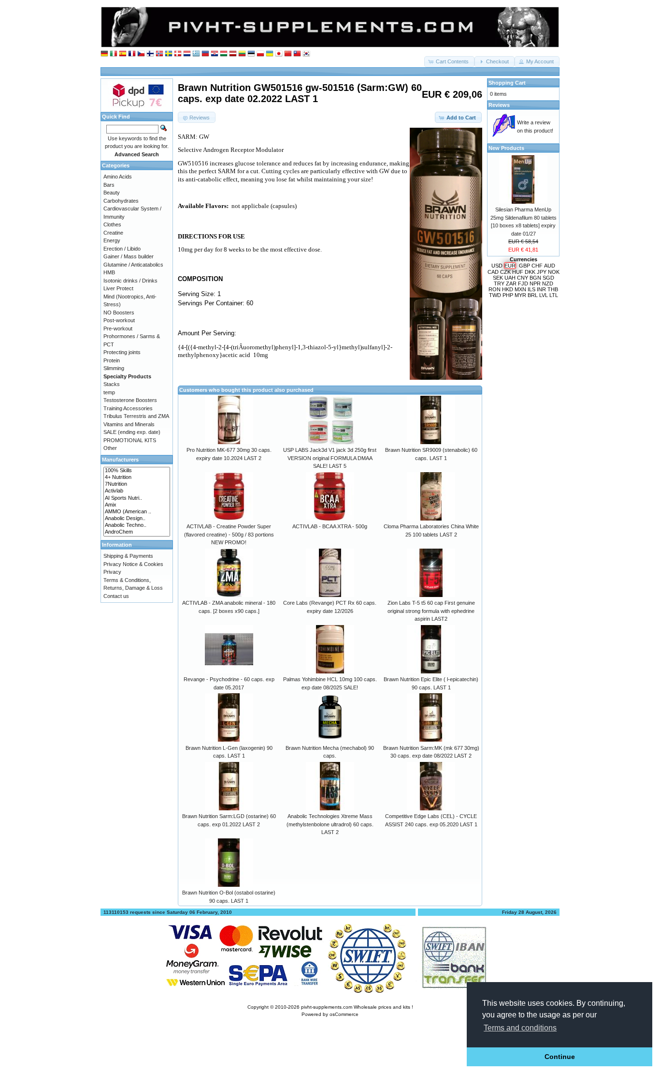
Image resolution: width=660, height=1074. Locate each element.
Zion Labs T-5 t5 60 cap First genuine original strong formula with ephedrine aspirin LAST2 (431, 611)
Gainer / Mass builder (128, 256)
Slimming (113, 368)
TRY (499, 283)
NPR (535, 283)
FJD (523, 283)
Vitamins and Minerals (129, 424)
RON (494, 289)
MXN (520, 289)
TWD (495, 295)
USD (496, 265)
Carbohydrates (121, 201)
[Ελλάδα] (196, 54)
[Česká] (141, 54)
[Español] (123, 54)
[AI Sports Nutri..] (137, 498)
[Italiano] (113, 54)
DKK (530, 272)
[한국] (306, 54)
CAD (493, 272)
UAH (510, 278)
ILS (531, 289)
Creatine (113, 233)
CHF (537, 265)
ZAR (511, 283)
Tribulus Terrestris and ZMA (136, 416)
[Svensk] (168, 54)
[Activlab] (137, 491)
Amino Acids (117, 176)
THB (552, 289)
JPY (541, 272)
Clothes (112, 224)
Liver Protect (118, 288)
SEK (498, 278)
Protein (111, 360)
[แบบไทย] (297, 54)
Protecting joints (122, 352)
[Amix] (137, 505)
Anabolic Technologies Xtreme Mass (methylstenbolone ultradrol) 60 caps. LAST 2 (330, 824)
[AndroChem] (137, 532)
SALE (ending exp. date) (131, 432)
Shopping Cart (507, 83)
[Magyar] (224, 54)
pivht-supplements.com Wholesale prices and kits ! (357, 1007)
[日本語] (279, 54)
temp (109, 392)
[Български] (205, 54)
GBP (524, 265)
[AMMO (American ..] (137, 511)
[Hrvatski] (214, 54)
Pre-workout (117, 328)
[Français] (132, 54)
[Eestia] (251, 54)
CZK (505, 272)
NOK (554, 272)
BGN (535, 278)
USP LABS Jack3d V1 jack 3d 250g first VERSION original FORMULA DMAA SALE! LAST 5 (329, 458)
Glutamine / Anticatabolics (133, 265)
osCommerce (344, 1014)
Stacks (111, 384)
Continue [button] (560, 1056)
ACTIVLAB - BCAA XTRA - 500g (329, 526)
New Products (506, 148)
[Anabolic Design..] (137, 518)
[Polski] (260, 54)
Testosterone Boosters (130, 400)
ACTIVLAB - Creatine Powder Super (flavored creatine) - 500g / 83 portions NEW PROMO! (229, 534)
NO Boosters (118, 312)
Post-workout (119, 320)
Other (110, 448)
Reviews (499, 105)
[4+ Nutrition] (137, 477)
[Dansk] (178, 54)
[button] (449, 61)
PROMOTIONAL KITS (129, 440)
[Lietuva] (242, 54)
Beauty (111, 192)
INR (541, 289)
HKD (507, 289)
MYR (520, 295)
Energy (111, 240)
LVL (543, 295)
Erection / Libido (122, 249)
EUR (510, 265)
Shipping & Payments (128, 556)
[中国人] (288, 54)
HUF (517, 272)
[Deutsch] (104, 54)
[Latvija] (233, 54)
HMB (109, 272)
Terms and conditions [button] (520, 1028)
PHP (507, 295)
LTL (553, 295)
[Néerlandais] (187, 54)
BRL (533, 295)
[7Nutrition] (137, 484)
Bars (109, 185)
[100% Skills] (137, 470)
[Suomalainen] (150, 54)
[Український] (269, 54)
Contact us (116, 596)
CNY (522, 278)
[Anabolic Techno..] (137, 525)
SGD (548, 278)
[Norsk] (159, 54)
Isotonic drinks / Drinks (130, 280)
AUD (549, 265)
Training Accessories (128, 408)
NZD (547, 283)
